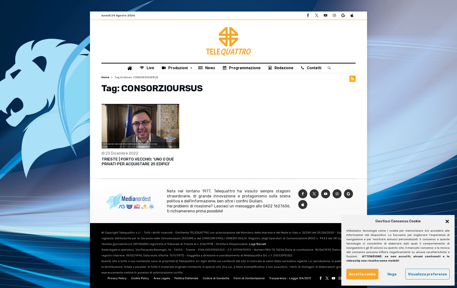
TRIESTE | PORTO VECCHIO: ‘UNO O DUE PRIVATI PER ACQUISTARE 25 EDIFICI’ (138, 161)
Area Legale (162, 278)
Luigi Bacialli (257, 244)
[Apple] (352, 16)
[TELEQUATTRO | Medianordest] (228, 27)
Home (105, 77)
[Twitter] (316, 16)
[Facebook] (308, 16)
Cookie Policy (140, 278)
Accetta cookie (362, 274)
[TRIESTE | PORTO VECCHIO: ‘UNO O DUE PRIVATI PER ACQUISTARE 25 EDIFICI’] (140, 126)
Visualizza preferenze (427, 274)
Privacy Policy (117, 278)
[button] (447, 221)
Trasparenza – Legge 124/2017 (290, 278)
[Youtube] (325, 16)
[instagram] (334, 16)
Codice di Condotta (216, 278)
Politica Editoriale (186, 278)
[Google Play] (343, 16)
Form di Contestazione (249, 278)
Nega (392, 274)
